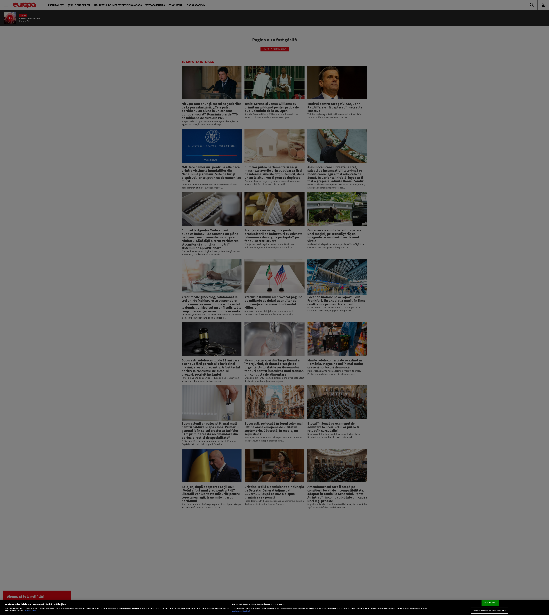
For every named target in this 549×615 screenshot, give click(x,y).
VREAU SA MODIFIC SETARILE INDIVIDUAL (490, 610)
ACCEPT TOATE (490, 603)
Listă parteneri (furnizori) (241, 611)
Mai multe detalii (30, 611)
